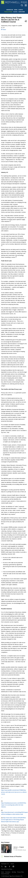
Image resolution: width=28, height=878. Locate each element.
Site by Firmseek (5, 873)
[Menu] (25, 5)
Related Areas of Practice (12, 856)
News (15, 9)
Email (24, 850)
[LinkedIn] (5, 866)
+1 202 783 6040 (18, 850)
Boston (12, 863)
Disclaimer (7, 872)
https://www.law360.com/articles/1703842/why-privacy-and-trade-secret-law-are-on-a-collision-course (14, 792)
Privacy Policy (20, 872)
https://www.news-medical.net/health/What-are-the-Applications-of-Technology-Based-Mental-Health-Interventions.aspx (13, 819)
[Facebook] (9, 866)
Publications (8, 11)
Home (2, 872)
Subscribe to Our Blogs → (7, 869)
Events (21, 9)
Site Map (14, 872)
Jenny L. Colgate (18, 847)
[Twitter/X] (2, 866)
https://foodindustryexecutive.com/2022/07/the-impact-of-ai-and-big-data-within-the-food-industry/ (13, 805)
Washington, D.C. (5, 863)
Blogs (15, 11)
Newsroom (9, 9)
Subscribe (21, 11)
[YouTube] (13, 866)
